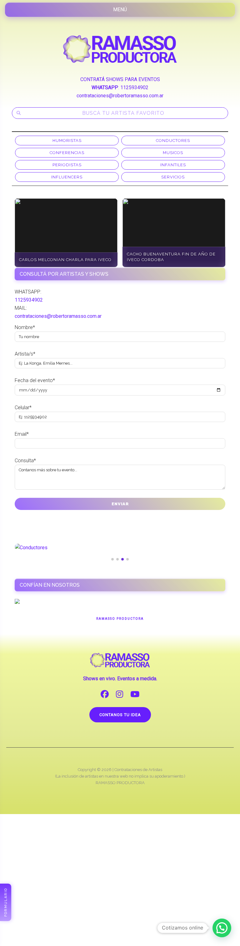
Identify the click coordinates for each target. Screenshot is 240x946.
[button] (221, 928)
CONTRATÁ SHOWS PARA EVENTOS (120, 79)
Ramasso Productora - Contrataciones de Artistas (120, 49)
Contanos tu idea (120, 714)
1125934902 (134, 87)
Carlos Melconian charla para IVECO (65, 259)
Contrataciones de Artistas (138, 769)
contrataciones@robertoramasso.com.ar (120, 96)
